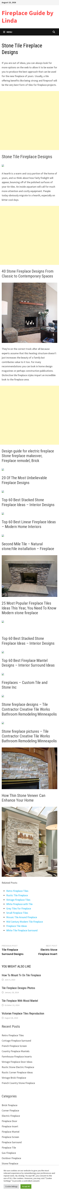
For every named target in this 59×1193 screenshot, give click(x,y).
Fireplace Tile (9, 1147)
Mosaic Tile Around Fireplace (21, 917)
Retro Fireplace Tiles (17, 890)
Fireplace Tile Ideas (16, 926)
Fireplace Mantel (10, 1131)
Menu (9, 31)
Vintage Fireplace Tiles (18, 899)
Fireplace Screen (10, 1137)
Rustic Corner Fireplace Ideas (17, 1072)
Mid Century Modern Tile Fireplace (24, 921)
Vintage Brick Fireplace (14, 1077)
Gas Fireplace (9, 1152)
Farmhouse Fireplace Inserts (17, 1056)
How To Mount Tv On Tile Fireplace (21, 975)
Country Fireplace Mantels (16, 1051)
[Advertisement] (29, 120)
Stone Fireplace (10, 1163)
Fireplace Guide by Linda (27, 16)
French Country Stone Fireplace (18, 1083)
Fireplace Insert (10, 1126)
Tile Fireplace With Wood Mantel (20, 1000)
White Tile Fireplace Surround (22, 930)
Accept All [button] (26, 1186)
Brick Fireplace (9, 1105)
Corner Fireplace (10, 1110)
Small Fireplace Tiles (17, 912)
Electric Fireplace (11, 1115)
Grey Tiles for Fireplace (18, 908)
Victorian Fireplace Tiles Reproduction (23, 1013)
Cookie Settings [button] (11, 1186)
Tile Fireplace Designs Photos (18, 988)
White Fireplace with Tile (19, 904)
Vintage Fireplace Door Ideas (17, 1061)
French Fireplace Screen (14, 1046)
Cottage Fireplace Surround (16, 1040)
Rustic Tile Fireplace (17, 895)
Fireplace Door (9, 1121)
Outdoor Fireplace (11, 1158)
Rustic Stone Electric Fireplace (18, 1067)
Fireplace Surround (12, 1142)
